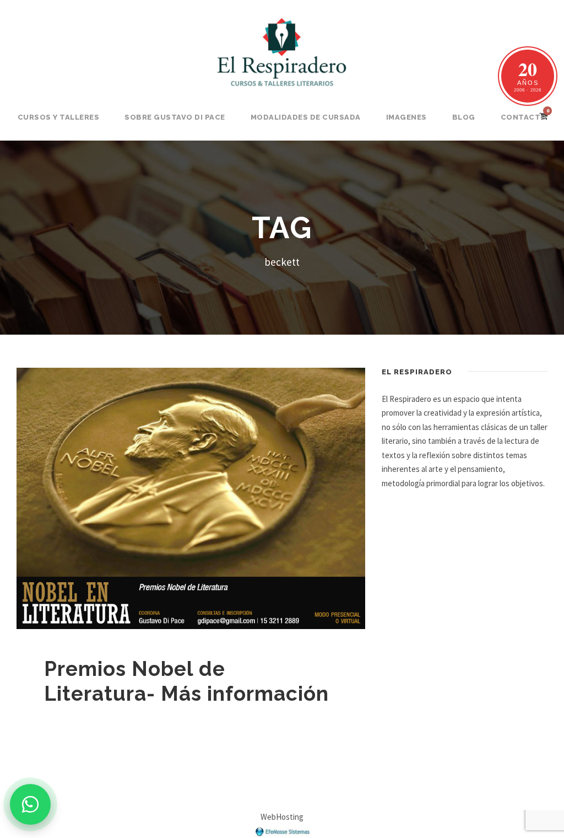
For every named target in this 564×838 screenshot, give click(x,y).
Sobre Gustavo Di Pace (174, 117)
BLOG (463, 117)
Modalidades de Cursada (306, 117)
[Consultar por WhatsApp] (30, 804)
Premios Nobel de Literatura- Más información (186, 681)
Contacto (524, 117)
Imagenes (406, 117)
